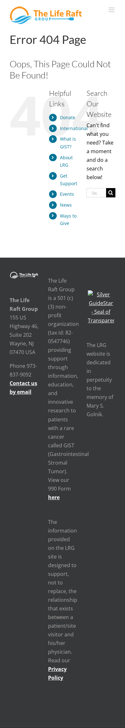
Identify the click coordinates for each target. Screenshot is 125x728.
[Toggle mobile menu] (112, 9)
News (66, 205)
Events (67, 194)
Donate (67, 117)
